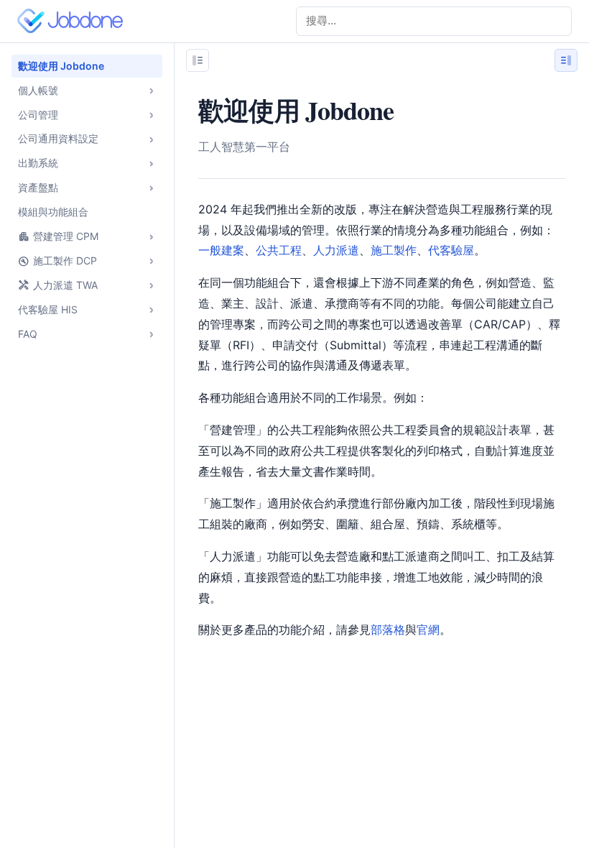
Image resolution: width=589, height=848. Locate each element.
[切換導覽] (197, 60)
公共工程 (279, 250)
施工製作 (394, 250)
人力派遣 (336, 250)
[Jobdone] (73, 21)
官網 (428, 629)
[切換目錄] (566, 60)
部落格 (388, 629)
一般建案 (221, 250)
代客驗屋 (451, 250)
